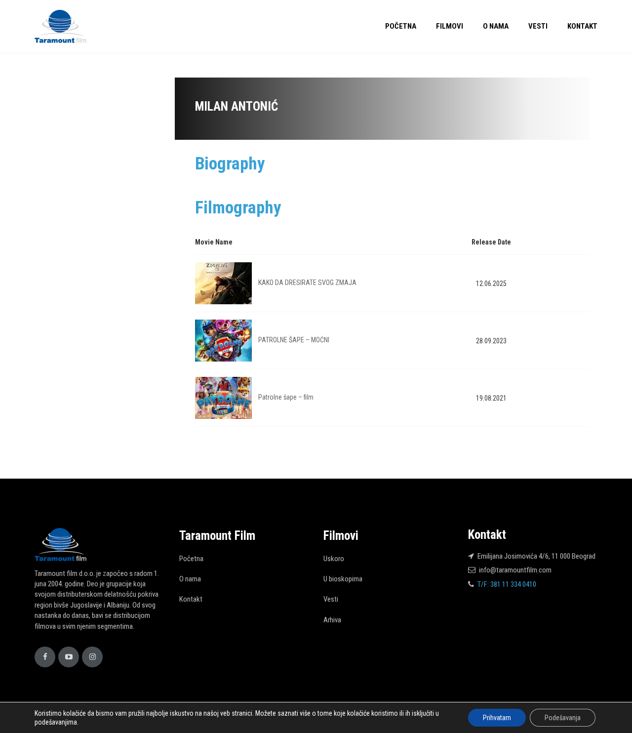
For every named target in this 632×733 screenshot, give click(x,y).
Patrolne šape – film (286, 397)
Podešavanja (563, 718)
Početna (400, 26)
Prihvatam (497, 718)
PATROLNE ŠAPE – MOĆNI (293, 340)
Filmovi (449, 26)
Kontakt (582, 26)
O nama (496, 26)
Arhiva (332, 619)
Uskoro (333, 558)
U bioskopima (342, 578)
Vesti (538, 26)
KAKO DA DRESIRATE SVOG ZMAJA (307, 282)
